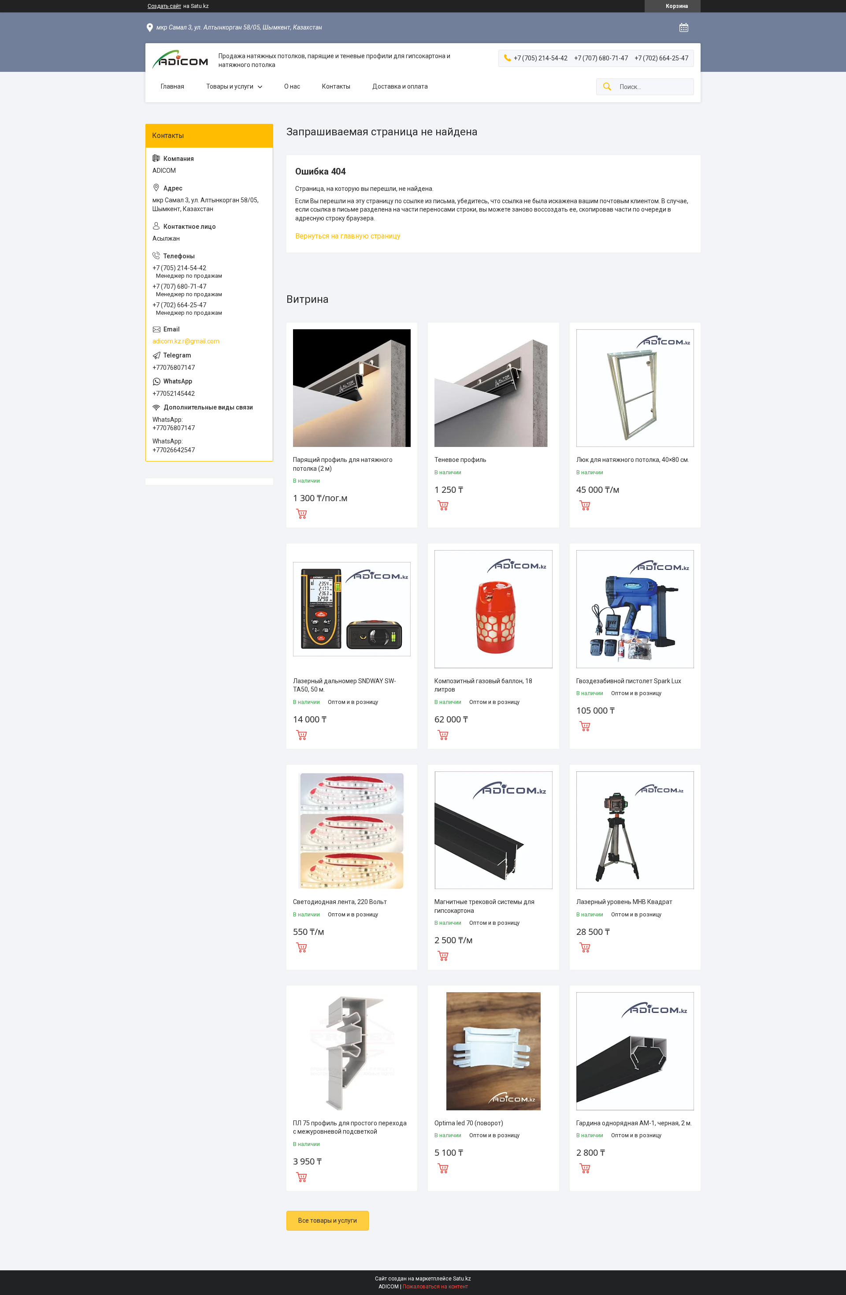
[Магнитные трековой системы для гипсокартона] (493, 830)
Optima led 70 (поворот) (468, 1123)
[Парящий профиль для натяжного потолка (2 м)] (352, 388)
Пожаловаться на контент (435, 1287)
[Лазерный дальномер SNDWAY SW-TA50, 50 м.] (352, 609)
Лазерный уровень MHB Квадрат (624, 901)
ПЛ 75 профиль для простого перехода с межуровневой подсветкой (350, 1127)
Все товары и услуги (327, 1220)
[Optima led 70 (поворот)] (493, 1051)
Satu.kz (462, 1279)
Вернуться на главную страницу (348, 236)
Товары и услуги (229, 86)
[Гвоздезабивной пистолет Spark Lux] (635, 609)
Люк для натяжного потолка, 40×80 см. (632, 459)
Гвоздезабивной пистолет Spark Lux (628, 681)
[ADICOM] (182, 60)
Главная (172, 86)
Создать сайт (164, 6)
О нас (292, 86)
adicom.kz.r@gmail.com (185, 341)
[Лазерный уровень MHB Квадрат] (635, 830)
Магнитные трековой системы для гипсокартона (484, 906)
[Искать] (607, 87)
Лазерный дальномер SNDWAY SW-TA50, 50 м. (344, 685)
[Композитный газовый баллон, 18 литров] (493, 609)
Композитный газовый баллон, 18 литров (483, 685)
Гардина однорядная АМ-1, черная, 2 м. (634, 1123)
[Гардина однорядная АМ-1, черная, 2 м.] (635, 1051)
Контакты (336, 86)
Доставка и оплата (400, 86)
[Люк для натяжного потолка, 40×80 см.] (635, 388)
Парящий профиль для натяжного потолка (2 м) (343, 464)
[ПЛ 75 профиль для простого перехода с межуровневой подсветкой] (352, 1051)
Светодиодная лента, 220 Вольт (340, 901)
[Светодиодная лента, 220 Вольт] (352, 830)
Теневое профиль (460, 459)
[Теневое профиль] (493, 388)
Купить (301, 512)
